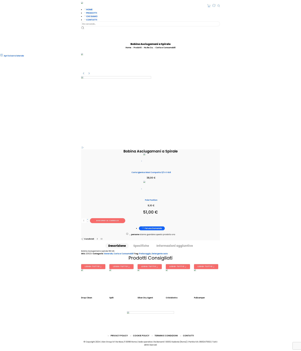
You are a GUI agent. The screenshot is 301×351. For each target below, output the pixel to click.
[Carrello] (208, 5)
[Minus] (87, 222)
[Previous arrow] (84, 75)
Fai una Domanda (153, 228)
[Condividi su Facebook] (97, 239)
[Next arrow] (89, 75)
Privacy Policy (119, 335)
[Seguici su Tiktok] (159, 328)
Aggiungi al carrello (107, 221)
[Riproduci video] (82, 148)
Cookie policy (141, 335)
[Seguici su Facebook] (142, 328)
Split (111, 297)
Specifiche (141, 246)
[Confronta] (214, 6)
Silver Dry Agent (145, 297)
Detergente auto (160, 253)
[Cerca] (218, 5)
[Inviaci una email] (146, 328)
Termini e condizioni (166, 335)
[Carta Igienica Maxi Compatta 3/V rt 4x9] (141, 162)
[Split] (122, 282)
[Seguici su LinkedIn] (155, 328)
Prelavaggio (145, 253)
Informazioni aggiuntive (174, 246)
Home (89, 9)
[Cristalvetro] (179, 282)
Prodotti (91, 12)
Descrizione (117, 246)
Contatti (91, 19)
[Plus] (87, 219)
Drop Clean (86, 297)
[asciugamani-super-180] (90, 62)
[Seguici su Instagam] (151, 328)
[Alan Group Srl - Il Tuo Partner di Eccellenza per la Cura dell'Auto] (89, 3)
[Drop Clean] (94, 282)
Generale (108, 253)
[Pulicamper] (207, 282)
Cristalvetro (172, 297)
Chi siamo (91, 16)
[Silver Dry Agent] (150, 282)
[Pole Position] (141, 189)
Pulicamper (199, 297)
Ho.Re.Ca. (148, 47)
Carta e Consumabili (165, 47)
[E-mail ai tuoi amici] (102, 239)
